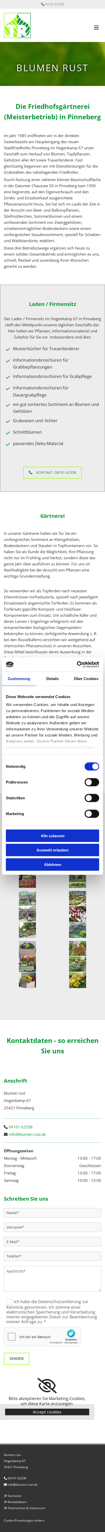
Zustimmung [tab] (19, 678)
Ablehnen (52, 864)
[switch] (92, 782)
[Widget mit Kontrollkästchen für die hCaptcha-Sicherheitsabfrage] (42, 1336)
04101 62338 (54, 4)
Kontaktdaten (17, 1502)
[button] (52, 473)
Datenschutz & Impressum (26, 1508)
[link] (47, 1385)
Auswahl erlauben (52, 850)
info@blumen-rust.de (27, 1134)
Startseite (14, 1496)
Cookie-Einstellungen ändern (24, 1520)
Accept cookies (47, 1412)
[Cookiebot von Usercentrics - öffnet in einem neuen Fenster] (77, 664)
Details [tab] (52, 678)
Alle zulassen (52, 835)
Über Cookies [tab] (86, 678)
